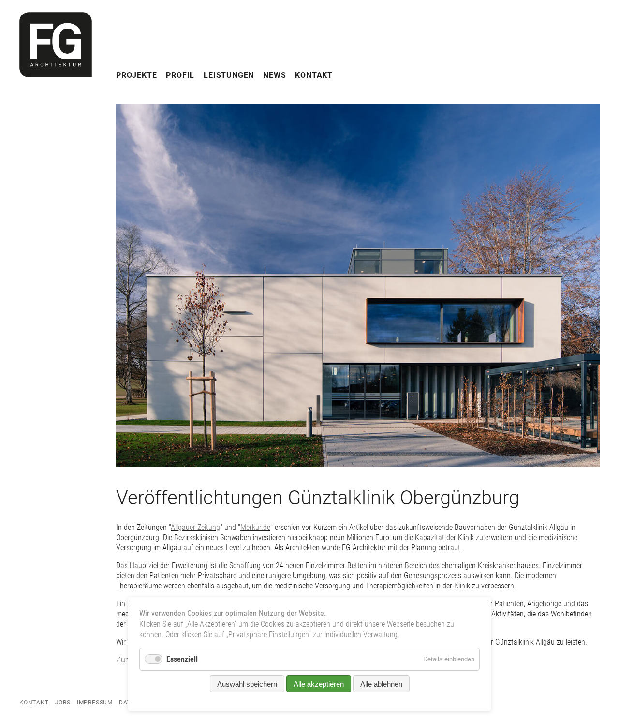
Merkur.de (255, 527)
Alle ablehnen (381, 684)
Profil (180, 75)
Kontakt (314, 75)
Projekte (136, 75)
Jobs (63, 702)
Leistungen (229, 75)
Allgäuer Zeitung (195, 527)
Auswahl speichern (247, 684)
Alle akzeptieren (319, 684)
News (274, 75)
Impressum (95, 702)
